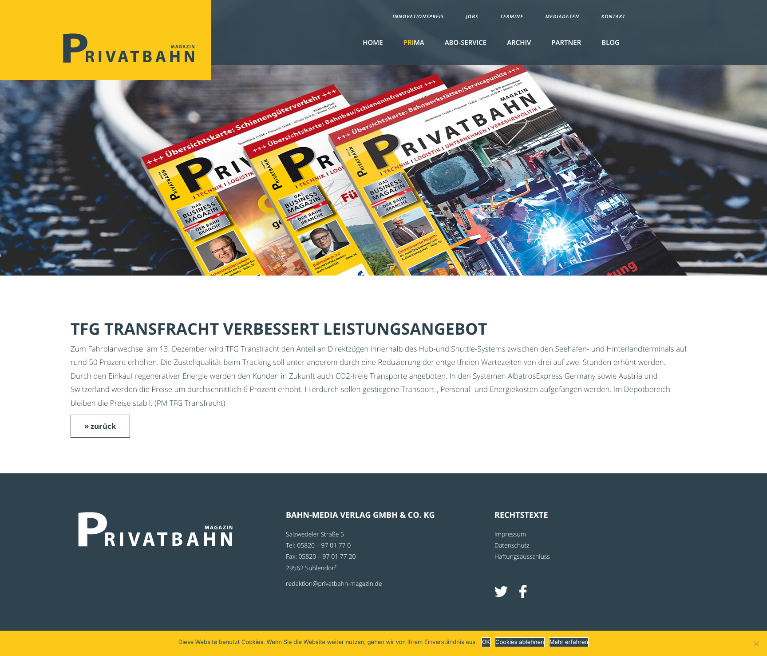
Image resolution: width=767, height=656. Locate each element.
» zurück (100, 426)
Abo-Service (465, 42)
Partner (566, 42)
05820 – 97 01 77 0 (324, 545)
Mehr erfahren (569, 642)
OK (486, 642)
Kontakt (613, 16)
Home (373, 42)
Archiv (519, 42)
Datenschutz (512, 545)
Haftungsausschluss (522, 556)
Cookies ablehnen (519, 642)
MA (413, 42)
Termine (511, 16)
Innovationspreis (418, 16)
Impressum (510, 534)
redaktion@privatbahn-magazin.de (334, 584)
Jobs (472, 16)
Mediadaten (563, 16)
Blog (610, 42)
